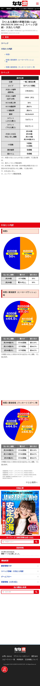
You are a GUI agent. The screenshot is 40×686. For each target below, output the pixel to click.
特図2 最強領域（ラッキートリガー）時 (20, 67)
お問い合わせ (7, 656)
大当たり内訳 (6, 49)
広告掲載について (31, 659)
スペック (5, 43)
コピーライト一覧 (8, 659)
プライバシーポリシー (22, 656)
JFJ (15, 8)
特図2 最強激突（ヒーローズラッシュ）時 (20, 61)
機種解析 (9, 8)
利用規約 (20, 659)
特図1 (8, 54)
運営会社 (34, 656)
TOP (2, 8)
